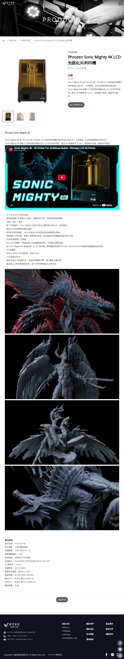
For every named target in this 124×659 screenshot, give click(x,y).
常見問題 (90, 634)
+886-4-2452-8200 (19, 636)
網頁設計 (59, 654)
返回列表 (62, 599)
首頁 (3, 40)
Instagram (120, 655)
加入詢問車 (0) (76, 104)
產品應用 (109, 623)
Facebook (120, 643)
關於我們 (90, 623)
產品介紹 (12, 40)
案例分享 (109, 629)
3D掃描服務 (66, 631)
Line (120, 649)
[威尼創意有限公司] (11, 3)
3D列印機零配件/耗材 (69, 638)
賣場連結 (90, 639)
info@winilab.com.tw (24, 639)
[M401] (32, 80)
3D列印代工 (66, 627)
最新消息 (90, 629)
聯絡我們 (109, 634)
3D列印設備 (25, 40)
